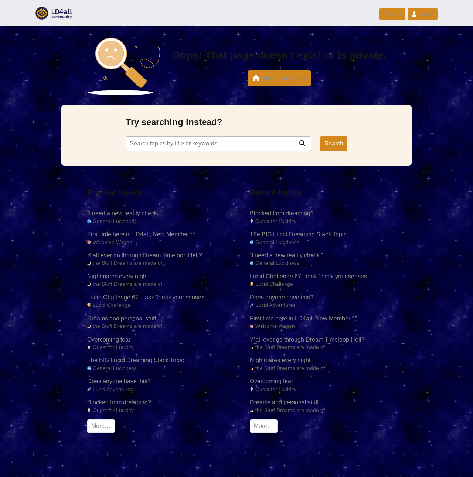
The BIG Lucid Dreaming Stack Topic (135, 360)
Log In (426, 14)
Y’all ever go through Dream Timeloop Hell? (144, 255)
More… (100, 426)
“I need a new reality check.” (123, 213)
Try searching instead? (174, 122)
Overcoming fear (108, 339)
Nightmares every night (117, 276)
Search (333, 143)
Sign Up (392, 14)
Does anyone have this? (119, 381)
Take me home (284, 78)
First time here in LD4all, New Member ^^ (141, 234)
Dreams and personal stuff (121, 318)
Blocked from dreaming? (119, 402)
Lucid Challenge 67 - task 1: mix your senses (145, 297)
